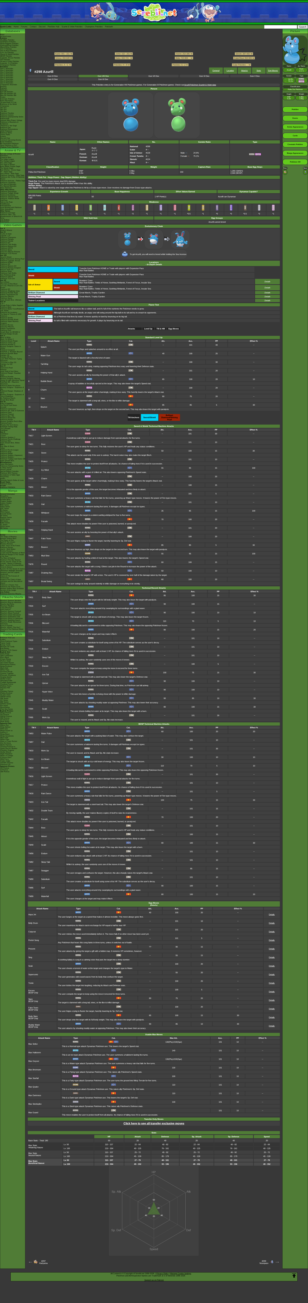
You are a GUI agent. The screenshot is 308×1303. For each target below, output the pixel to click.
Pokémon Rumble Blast (9, 353)
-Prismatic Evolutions (8, 675)
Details (267, 281)
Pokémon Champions (8, 237)
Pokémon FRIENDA (7, 487)
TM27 (30, 470)
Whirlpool (45, 513)
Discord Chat (5, 138)
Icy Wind (45, 470)
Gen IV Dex (53, 79)
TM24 (30, 453)
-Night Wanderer (6, 754)
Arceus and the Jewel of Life (10, 562)
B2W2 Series (5, 523)
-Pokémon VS (5, 764)
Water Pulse (46, 733)
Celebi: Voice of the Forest (10, 546)
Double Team (47, 811)
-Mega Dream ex (6, 730)
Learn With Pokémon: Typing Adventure (11, 360)
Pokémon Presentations (9, 129)
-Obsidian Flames (6, 691)
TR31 (30, 674)
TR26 (30, 649)
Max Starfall (33, 1078)
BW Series (4, 521)
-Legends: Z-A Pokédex (9, 63)
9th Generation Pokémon (9, 143)
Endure (45, 649)
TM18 (30, 793)
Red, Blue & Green (7, 446)
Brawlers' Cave (86, 280)
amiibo (2, 478)
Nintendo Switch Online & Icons (12, 480)
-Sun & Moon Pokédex (8, 51)
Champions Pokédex (94, 27)
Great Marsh (84, 293)
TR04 (30, 606)
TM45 (30, 836)
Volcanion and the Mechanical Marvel (11, 582)
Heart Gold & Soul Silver (9, 371)
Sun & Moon (4, 282)
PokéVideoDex (5, 206)
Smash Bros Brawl (7, 400)
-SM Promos (4, 718)
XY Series (3, 524)
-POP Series (4, 722)
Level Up (148, 329)
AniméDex (4, 156)
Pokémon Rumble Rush (9, 293)
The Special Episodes (8, 184)
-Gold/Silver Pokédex (8, 42)
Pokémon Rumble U (7, 344)
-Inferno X (3, 732)
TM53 (30, 556)
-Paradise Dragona (7, 750)
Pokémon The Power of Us (10, 587)
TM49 (30, 845)
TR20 (30, 640)
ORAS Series (5, 526)
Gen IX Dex (53, 76)
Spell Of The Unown (7, 542)
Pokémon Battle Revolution (10, 386)
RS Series (4, 510)
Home (16, 27)
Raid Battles (4, 648)
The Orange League (7, 161)
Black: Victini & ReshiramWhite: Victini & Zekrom (12, 566)
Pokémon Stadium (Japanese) (11, 455)
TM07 (30, 742)
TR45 (30, 700)
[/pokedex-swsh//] (153, 61)
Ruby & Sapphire (6, 403)
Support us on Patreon (154, 1280)
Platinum (3, 369)
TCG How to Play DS (8, 362)
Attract (44, 487)
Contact (33, 27)
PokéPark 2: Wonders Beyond (11, 352)
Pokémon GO (5, 243)
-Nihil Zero (4, 729)
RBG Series (4, 505)
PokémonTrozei (6, 423)
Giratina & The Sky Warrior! (10, 560)
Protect (44, 461)
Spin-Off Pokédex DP (8, 93)
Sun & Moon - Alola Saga (9, 173)
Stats (258, 70)
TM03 (30, 733)
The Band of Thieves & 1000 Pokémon (10, 315)
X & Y (2, 303)
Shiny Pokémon (6, 188)
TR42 (30, 692)
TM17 (30, 436)
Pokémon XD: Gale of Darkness (12, 411)
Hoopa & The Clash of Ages (10, 579)
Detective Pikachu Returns (10, 252)
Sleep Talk (46, 657)
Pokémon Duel (5, 330)
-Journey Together (7, 673)
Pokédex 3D (4, 355)
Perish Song (33, 940)
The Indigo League (7, 159)
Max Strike (33, 1044)
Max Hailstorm (34, 1052)
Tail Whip (44, 364)
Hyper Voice (47, 692)
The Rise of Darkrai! (7, 558)
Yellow (2, 448)
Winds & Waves (6, 230)
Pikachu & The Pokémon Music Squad (12, 630)
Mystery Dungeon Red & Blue (11, 421)
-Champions (4, 106)
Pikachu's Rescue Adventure (11, 602)
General (215, 70)
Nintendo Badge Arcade (9, 334)
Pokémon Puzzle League (9, 450)
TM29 (30, 478)
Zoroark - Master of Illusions (10, 563)
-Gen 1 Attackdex (6, 68)
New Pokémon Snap (7, 275)
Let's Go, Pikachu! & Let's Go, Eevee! (11, 286)
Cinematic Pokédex (7, 99)
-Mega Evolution (6, 666)
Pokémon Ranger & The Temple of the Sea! (12, 555)
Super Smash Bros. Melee (10, 443)
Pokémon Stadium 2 (7, 437)
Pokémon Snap (5, 452)
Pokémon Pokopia (7, 239)
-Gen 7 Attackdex (6, 79)
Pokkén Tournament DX (9, 294)
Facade (44, 521)
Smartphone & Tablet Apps (10, 475)
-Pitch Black (4, 657)
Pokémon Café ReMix (8, 244)
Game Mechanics (6, 101)
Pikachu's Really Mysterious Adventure (10, 623)
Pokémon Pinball (6, 453)
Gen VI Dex (204, 76)
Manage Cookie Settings (180, 1273)
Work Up (46, 717)
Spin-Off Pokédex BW (8, 95)
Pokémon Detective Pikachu (10, 594)
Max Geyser (33, 1061)
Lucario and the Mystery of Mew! (12, 553)
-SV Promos (4, 714)
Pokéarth (109, 27)
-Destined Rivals (6, 672)
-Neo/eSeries (5, 707)
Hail (42, 504)
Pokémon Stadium (7, 457)
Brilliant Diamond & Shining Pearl (12, 259)
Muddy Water (48, 700)
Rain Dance (46, 496)
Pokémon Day (5, 127)
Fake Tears (46, 538)
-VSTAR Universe (6, 763)
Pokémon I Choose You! (9, 585)
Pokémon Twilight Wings (9, 193)
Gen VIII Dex (103, 76)
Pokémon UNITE (6, 248)
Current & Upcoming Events (10, 140)
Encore (45, 666)
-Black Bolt (4, 668)
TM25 (30, 461)
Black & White (5, 337)
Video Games (13, 225)
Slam (43, 398)
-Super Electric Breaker (8, 748)
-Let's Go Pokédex (7, 52)
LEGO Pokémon (6, 131)
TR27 (30, 657)
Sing (30, 957)
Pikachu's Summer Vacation (10, 601)
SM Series (4, 528)
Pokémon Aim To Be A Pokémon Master (12, 178)
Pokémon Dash (6, 412)
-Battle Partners (6, 745)
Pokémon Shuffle (6, 318)
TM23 (30, 802)
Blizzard (45, 623)
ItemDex (3, 86)
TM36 (30, 513)
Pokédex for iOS (6, 364)
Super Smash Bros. (7, 461)
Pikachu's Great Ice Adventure (11, 618)
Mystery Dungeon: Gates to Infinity (10, 347)
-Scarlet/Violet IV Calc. (8, 102)
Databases (13, 31)
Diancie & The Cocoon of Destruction (9, 577)
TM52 (30, 547)
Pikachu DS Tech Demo (9, 425)
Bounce (44, 407)
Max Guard (33, 1112)
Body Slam (46, 597)
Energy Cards (5, 645)
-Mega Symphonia (7, 736)
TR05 (30, 614)
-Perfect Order (5, 661)
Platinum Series (6, 517)
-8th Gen (3, 110)
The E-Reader (5, 428)
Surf (44, 606)
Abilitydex (3, 90)
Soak (30, 966)
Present (31, 949)
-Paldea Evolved (6, 693)
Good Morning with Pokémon (11, 207)
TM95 (30, 888)
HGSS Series (5, 519)
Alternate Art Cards (7, 647)
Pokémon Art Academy (8, 312)
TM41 (30, 530)
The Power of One (7, 540)
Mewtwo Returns (6, 544)
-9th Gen (3, 108)
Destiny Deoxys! (6, 551)
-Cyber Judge (5, 761)
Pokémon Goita (6, 484)
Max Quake (33, 1087)
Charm (44, 390)
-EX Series (4, 705)
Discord (42, 27)
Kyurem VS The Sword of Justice (12, 569)
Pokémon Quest (6, 298)
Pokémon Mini (5, 441)
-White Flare (4, 670)
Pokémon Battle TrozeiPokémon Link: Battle (12, 310)
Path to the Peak (6, 202)
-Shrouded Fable (6, 680)
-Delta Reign (4, 654)
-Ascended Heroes (7, 663)
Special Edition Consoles (9, 471)
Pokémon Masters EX (8, 246)
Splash (44, 347)
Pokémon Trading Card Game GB (12, 459)
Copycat (32, 932)
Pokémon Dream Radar (9, 341)
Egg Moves (273, 70)
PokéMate (4, 430)
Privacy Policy (162, 1273)
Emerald (3, 407)
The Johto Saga (6, 163)
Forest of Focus (133, 283)
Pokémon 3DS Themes (8, 473)
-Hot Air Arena (5, 743)
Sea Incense (181, 254)
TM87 (30, 573)
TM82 (30, 862)
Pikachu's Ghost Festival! (9, 613)
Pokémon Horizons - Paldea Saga (12, 181)
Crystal (3, 436)
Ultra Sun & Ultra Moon (8, 284)
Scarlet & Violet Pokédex (72, 27)
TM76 (30, 564)
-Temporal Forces (6, 684)
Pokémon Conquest (7, 350)
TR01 (30, 597)
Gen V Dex (255, 76)
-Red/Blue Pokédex (7, 40)
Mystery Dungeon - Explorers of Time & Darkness (12, 395)
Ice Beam (46, 614)
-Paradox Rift (5, 688)
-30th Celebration (6, 655)
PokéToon (3, 200)
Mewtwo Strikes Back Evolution (12, 588)
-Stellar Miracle (5, 752)
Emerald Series (5, 514)
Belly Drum (33, 923)
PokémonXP (4, 118)
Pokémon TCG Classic (8, 650)
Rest (43, 444)
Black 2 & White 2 (7, 339)
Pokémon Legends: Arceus (10, 261)
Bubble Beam (46, 381)
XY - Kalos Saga (6, 172)
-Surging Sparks (6, 677)
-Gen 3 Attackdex (6, 72)
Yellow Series (5, 507)
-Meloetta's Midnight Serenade (11, 571)
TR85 (30, 717)
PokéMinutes (5, 204)
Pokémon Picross (6, 325)
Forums (24, 27)
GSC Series (4, 508)
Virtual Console (5, 469)
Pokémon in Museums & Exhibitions (9, 123)
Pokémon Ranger (6, 419)
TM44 (30, 828)
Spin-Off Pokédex (6, 92)
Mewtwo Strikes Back (8, 538)
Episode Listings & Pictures (10, 154)
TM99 (30, 896)
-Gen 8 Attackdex (6, 81)
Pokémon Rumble (6, 377)
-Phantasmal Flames (8, 664)
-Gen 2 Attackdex (6, 70)
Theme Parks (5, 135)
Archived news (5, 36)
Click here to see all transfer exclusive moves (154, 1123)
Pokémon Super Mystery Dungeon (9, 322)
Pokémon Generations (8, 191)
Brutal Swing (46, 581)
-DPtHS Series (5, 704)
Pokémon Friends (6, 241)
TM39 (30, 521)
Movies (12, 531)
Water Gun (45, 355)
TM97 (30, 581)
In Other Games (6, 468)
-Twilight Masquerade (8, 682)
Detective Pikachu (7, 296)
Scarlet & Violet (6, 234)
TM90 (30, 879)
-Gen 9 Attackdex (6, 83)
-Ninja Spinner (5, 727)
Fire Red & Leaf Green (8, 405)
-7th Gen (3, 111)
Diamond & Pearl (6, 368)
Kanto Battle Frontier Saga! (10, 166)
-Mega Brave (5, 734)
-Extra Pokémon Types (8, 641)
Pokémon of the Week (8, 104)
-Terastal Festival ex (7, 747)
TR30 (30, 666)
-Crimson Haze (5, 757)
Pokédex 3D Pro (6, 357)
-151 (1, 689)
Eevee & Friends (6, 626)
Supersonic (33, 974)
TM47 (30, 538)
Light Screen (46, 436)
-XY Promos (4, 720)
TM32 (30, 811)
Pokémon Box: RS (7, 416)
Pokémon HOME (6, 262)
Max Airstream (34, 1070)
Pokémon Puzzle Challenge (10, 439)
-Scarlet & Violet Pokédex (9, 61)
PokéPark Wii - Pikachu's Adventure (9, 383)
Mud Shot (45, 556)
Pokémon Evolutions (7, 195)
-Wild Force (4, 759)
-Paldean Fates (5, 686)
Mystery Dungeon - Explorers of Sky (12, 388)
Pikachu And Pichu (7, 604)
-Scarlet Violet (5, 695)
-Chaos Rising (5, 659)
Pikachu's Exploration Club (10, 617)
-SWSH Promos (6, 716)
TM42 (30, 819)
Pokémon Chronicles (8, 182)
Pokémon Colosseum (8, 409)
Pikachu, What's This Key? (10, 627)
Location (230, 70)
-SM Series (4, 698)
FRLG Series (5, 512)
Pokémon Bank (5, 307)
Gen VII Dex (153, 76)
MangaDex (4, 496)
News (2, 35)
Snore (43, 453)
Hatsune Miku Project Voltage (11, 120)
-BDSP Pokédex (6, 56)
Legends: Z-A (5, 236)
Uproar (45, 683)
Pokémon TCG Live (7, 278)
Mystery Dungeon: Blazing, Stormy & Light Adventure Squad (12, 379)
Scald (44, 709)
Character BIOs (6, 498)
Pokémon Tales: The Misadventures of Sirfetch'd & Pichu (11, 216)
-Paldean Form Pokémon (9, 147)
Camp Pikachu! (6, 608)
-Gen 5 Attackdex (6, 76)
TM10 (30, 751)
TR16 (30, 632)
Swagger (45, 870)
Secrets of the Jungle (8, 590)
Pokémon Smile (6, 271)
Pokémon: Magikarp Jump (10, 291)
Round (44, 564)
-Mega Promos (5, 713)
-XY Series (4, 700)
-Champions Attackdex (8, 85)
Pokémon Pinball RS (7, 418)
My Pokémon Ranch (7, 398)
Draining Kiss (47, 573)
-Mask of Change (6, 755)
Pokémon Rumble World (9, 319)
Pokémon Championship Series (11, 117)
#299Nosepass (264, 1262)
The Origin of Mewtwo (8, 537)
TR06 (30, 623)
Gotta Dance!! (5, 609)
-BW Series (4, 702)
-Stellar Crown (5, 679)
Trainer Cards (5, 643)
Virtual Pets (4, 477)
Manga (12, 490)
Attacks (244, 70)
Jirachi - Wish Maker (8, 549)
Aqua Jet (32, 914)
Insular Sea (146, 283)
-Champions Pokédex (8, 65)
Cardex (3, 97)
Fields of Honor (101, 283)
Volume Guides (5, 503)
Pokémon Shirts (6, 133)
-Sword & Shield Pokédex (9, 54)
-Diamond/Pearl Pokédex (9, 45)
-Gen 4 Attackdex (6, 74)
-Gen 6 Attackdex (6, 77)
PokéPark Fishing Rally (8, 427)
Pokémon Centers (7, 115)
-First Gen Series (6, 709)
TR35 (30, 683)
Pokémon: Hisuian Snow (9, 197)
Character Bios (5, 157)
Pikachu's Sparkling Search (10, 620)
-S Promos (4, 770)
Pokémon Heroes (6, 547)
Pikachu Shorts (12, 597)
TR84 (30, 709)
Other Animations (6, 209)
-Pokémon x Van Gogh (8, 126)
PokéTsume (4, 222)
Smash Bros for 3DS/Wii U (10, 332)
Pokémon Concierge (7, 213)
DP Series (4, 516)
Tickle (31, 983)
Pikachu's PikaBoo (7, 606)
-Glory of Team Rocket (8, 741)
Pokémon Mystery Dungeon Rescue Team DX (10, 268)
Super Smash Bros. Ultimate (10, 300)
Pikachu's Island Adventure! (10, 615)
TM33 (30, 496)
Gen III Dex (103, 79)
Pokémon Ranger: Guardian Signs (10, 374)
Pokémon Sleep (6, 250)
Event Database (6, 142)
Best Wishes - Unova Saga (10, 170)
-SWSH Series (5, 697)
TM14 (30, 768)
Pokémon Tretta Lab (7, 343)
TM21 (30, 444)
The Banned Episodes (8, 186)
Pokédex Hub (53, 27)
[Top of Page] (294, 1276)
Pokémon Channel (7, 414)
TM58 (30, 853)
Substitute (46, 640)
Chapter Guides (6, 501)
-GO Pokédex (5, 60)
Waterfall (46, 632)
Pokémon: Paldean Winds (9, 198)
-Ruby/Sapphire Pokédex (9, 43)
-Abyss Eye (4, 725)
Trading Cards (12, 634)
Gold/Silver (4, 434)
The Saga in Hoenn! (7, 165)
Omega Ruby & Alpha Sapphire (11, 305)
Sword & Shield (5, 257)
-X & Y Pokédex (6, 49)
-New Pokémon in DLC (8, 145)
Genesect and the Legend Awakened (9, 573)
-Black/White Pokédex (8, 47)
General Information (7, 494)
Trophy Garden (98, 293)
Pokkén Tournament (7, 328)
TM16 (30, 776)
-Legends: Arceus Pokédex (10, 58)
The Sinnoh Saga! (6, 168)
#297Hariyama (43, 1262)
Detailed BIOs (5, 499)
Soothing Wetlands (117, 283)
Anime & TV (13, 150)
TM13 (30, 759)
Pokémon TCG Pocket (8, 253)
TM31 (30, 487)
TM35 (30, 504)
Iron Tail (45, 674)
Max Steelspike (35, 1104)
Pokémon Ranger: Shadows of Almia (11, 392)
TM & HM (160, 329)
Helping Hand (46, 373)
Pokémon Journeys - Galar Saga (12, 175)
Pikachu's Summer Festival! (10, 611)
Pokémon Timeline (7, 113)
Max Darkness (34, 1095)
